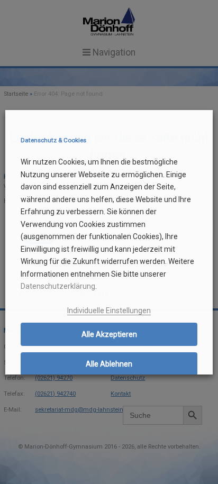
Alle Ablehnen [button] (109, 364)
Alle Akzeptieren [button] (109, 334)
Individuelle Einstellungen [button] (109, 310)
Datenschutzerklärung (58, 286)
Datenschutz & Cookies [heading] (53, 140)
